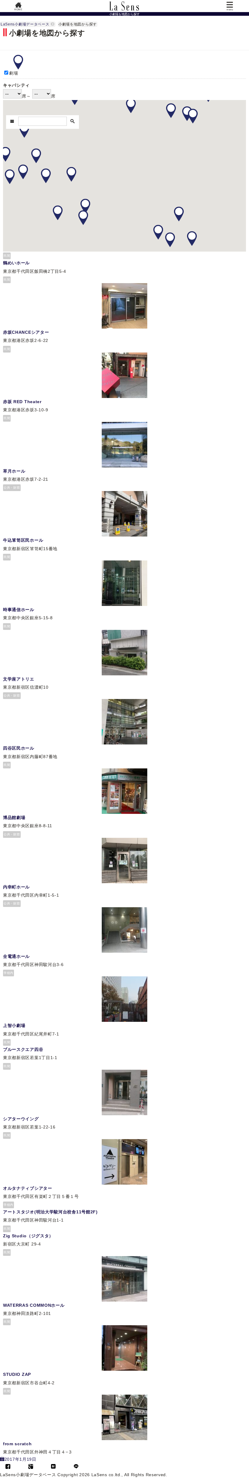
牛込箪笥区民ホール (23, 540)
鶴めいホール (16, 262)
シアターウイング (21, 1118)
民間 (7, 255)
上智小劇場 (14, 1025)
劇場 (13, 73)
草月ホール (14, 471)
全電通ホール (16, 956)
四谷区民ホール (18, 748)
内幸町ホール (16, 886)
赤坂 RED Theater (22, 401)
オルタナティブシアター (27, 1188)
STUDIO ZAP (17, 1374)
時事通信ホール (18, 609)
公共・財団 (12, 487)
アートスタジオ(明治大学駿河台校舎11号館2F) (50, 1211)
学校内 (8, 973)
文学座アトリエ (18, 679)
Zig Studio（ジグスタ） (28, 1235)
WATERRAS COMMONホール (34, 1305)
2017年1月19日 (20, 1459)
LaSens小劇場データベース (25, 24)
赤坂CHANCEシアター (26, 332)
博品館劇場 (14, 817)
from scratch (17, 1443)
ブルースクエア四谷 (23, 1049)
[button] (131, 105)
